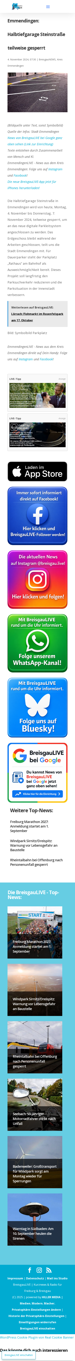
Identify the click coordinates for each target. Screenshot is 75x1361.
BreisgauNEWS (47, 59)
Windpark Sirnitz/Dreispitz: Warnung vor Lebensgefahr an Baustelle (33, 845)
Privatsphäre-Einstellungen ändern (36, 1310)
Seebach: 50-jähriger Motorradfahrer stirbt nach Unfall (34, 1118)
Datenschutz (35, 1278)
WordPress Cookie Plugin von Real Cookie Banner (37, 1337)
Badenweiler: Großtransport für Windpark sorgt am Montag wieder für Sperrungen (35, 1173)
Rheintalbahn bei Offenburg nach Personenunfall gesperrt (36, 862)
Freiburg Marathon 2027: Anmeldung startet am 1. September (29, 826)
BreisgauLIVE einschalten (37, 1328)
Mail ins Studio (57, 1278)
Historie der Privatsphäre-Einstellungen (36, 1316)
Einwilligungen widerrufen (37, 1322)
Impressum (15, 1278)
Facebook (20, 175)
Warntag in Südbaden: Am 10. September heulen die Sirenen (33, 1233)
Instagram (55, 169)
